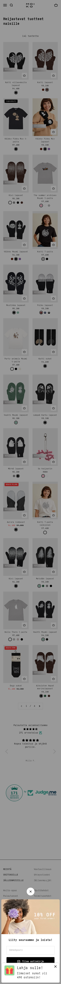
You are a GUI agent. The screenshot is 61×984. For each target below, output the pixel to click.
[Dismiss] (55, 967)
